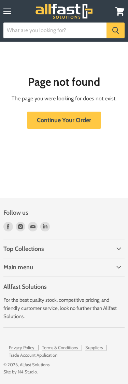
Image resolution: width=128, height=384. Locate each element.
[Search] (115, 30)
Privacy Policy (21, 347)
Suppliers (94, 347)
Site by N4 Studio (20, 371)
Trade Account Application (33, 355)
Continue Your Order (64, 120)
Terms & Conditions (60, 347)
